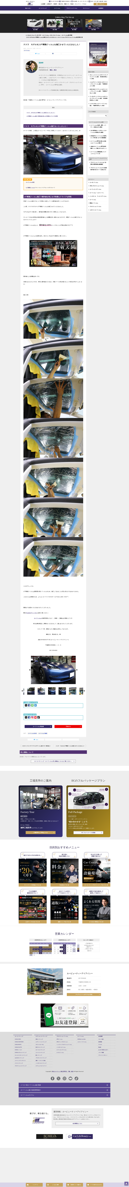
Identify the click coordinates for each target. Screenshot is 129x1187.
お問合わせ (101, 4)
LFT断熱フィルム (30, 187)
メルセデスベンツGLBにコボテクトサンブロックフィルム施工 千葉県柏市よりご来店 (99, 84)
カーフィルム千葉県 (43, 733)
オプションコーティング (41, 1036)
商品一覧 (60, 4)
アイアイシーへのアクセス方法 (84, 994)
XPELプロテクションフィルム (97, 185)
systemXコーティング (19, 1057)
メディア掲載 (101, 1052)
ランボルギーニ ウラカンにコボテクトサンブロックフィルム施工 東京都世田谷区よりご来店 (99, 98)
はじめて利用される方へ (103, 1049)
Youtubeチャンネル (31, 613)
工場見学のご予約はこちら (40, 832)
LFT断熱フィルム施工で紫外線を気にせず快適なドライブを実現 (42, 116)
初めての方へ (28, 8)
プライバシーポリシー (102, 1055)
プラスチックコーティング (41, 1057)
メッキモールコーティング (41, 1063)
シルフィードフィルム (81, 1041)
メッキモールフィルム (61, 1047)
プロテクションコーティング (20, 1065)
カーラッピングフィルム (95, 189)
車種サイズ (66, 4)
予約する (68, 726)
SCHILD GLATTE (18, 1047)
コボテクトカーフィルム (95, 210)
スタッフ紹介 (101, 1039)
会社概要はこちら (77, 1123)
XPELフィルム (59, 1039)
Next (77, 670)
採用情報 (100, 1041)
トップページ (35, 1184)
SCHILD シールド (18, 1049)
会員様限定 (100, 8)
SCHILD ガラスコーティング (20, 1052)
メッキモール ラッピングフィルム (98, 196)
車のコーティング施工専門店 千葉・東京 (62, 1071)
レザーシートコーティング (41, 1041)
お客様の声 (49, 4)
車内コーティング (39, 1039)
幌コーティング (39, 1055)
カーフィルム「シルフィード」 (97, 192)
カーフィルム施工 (30, 182)
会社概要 (43, 4)
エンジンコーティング (40, 1052)
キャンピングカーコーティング (21, 1055)
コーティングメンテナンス (20, 1060)
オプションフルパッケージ (41, 1065)
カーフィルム (57, 8)
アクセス (84, 4)
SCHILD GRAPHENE (19, 1041)
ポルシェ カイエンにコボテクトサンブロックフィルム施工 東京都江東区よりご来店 (99, 76)
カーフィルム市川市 (32, 733)
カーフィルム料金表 (38, 726)
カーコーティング (43, 8)
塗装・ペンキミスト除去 (41, 1060)
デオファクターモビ (40, 1044)
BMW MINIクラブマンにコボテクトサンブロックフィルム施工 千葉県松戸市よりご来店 (99, 91)
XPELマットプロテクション (62, 1041)
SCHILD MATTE (18, 1044)
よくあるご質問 (55, 1184)
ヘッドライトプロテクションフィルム (64, 1044)
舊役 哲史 (53, 70)
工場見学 (55, 4)
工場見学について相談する (75, 1184)
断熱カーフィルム (94, 203)
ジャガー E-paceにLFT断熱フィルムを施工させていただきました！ (70, 745)
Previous (30, 670)
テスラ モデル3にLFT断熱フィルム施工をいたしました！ (41, 112)
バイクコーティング (19, 1063)
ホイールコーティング (40, 1049)
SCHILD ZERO (18, 1039)
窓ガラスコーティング (40, 1047)
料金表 (71, 4)
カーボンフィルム (94, 182)
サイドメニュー (86, 8)
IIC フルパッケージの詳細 (88, 832)
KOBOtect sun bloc (81, 1039)
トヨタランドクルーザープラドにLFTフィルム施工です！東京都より (36, 745)
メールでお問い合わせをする (96, 1184)
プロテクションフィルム (72, 8)
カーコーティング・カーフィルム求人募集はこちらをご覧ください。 (53, 761)
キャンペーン (78, 4)
